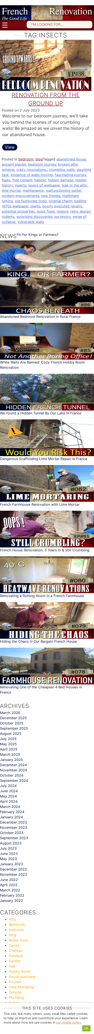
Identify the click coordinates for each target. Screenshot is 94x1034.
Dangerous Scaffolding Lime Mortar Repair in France (43, 459)
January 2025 (11, 759)
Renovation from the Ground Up (46, 99)
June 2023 (9, 853)
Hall (12, 966)
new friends (50, 195)
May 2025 (8, 744)
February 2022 (12, 895)
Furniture (16, 956)
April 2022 (8, 885)
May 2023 (8, 859)
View (10, 147)
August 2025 (10, 733)
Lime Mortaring (21, 987)
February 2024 (12, 812)
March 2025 (10, 754)
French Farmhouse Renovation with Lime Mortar (40, 504)
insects (20, 185)
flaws (6, 180)
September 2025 (14, 728)
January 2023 (11, 864)
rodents (8, 216)
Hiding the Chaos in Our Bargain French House (38, 641)
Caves (14, 945)
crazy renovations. (31, 169)
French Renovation (47, 11)
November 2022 (13, 874)
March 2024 (10, 806)
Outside (15, 992)
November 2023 (13, 827)
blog (39, 159)
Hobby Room (20, 971)
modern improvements (20, 195)
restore (62, 211)
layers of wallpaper (44, 185)
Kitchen (15, 982)
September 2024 (14, 780)
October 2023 (11, 833)
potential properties (18, 211)
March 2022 (10, 890)
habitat (40, 180)
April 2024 (8, 801)
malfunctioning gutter (63, 190)
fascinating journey (70, 175)
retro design (80, 211)
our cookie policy (68, 1022)
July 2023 (8, 848)
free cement (22, 180)
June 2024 (9, 791)
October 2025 (11, 723)
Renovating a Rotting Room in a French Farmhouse (42, 596)
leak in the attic (74, 185)
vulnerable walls (30, 222)
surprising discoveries (34, 216)
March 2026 (10, 712)
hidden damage (60, 180)
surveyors (62, 216)
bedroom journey (42, 164)
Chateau (16, 950)
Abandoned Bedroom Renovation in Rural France (40, 316)
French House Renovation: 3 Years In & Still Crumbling (44, 550)
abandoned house (71, 159)
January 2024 (11, 817)
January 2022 (11, 900)
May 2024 (8, 796)
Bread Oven (18, 940)
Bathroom (17, 924)
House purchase (22, 976)
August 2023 (10, 843)
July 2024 (8, 786)
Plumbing (16, 997)
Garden (15, 961)
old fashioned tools (31, 201)
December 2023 (13, 822)
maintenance (33, 190)
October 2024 (11, 775)
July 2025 (8, 739)
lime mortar (11, 190)
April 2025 (8, 749)
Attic (12, 919)
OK (86, 1028)
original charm (60, 201)
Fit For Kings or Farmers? (37, 234)
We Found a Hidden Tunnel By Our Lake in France (40, 413)
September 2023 (14, 838)
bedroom (25, 159)
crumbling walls (62, 169)
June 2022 (9, 879)
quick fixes (46, 211)
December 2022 (13, 869)
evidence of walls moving (32, 175)
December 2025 (13, 718)
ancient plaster (14, 164)
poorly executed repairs (62, 206)
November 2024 (13, 770)
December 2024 (13, 765)
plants (35, 206)
